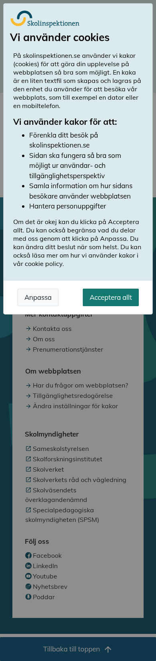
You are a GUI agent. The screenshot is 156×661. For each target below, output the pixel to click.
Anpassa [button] (38, 297)
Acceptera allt (111, 297)
